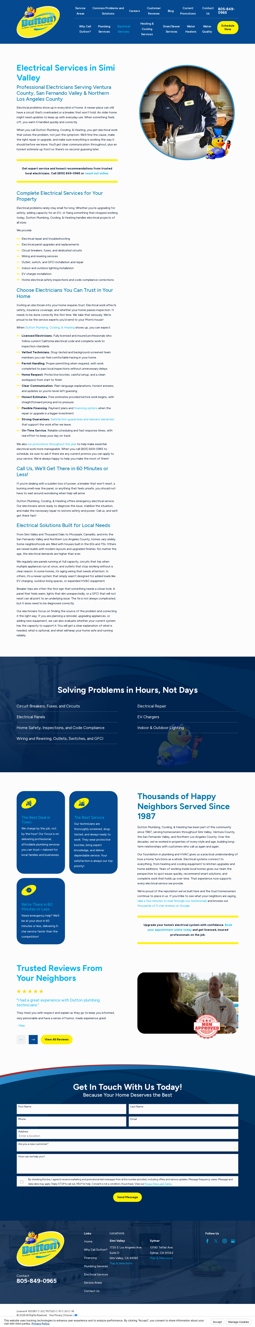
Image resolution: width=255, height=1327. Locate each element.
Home (88, 1241)
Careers (134, 11)
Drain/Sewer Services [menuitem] (171, 29)
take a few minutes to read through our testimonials (172, 901)
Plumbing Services (96, 1266)
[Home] (40, 22)
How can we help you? (31, 1156)
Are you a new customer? (33, 1144)
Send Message (127, 1197)
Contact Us (91, 1291)
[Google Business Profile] (233, 1241)
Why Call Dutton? (96, 1249)
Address (23, 1131)
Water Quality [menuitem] (207, 29)
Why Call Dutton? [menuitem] (85, 29)
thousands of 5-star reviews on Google (163, 905)
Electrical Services (96, 1274)
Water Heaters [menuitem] (190, 29)
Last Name (136, 1106)
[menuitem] (67, 706)
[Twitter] (216, 1241)
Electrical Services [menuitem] (123, 29)
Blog (171, 11)
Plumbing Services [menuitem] (104, 29)
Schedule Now (227, 27)
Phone (22, 1119)
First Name (24, 1106)
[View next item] (33, 1039)
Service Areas (93, 1282)
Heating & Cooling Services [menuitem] (147, 29)
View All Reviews (57, 1039)
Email (133, 1119)
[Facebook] (207, 1241)
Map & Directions (121, 1263)
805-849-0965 (226, 11)
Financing (90, 1258)
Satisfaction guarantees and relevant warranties (82, 419)
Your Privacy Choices (60, 1315)
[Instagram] (225, 1241)
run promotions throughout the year (52, 444)
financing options (85, 408)
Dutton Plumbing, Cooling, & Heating (50, 327)
